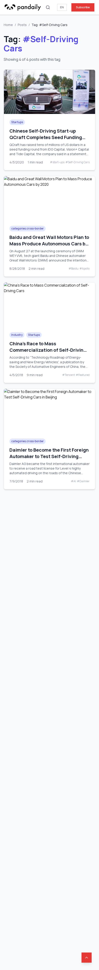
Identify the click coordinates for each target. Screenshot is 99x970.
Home (8, 25)
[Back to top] (87, 958)
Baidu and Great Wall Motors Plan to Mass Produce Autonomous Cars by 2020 (49, 243)
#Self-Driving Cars (77, 162)
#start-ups (57, 162)
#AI (73, 481)
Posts (22, 25)
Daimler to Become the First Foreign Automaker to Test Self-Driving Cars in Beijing (49, 456)
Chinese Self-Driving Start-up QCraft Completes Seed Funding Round (45, 137)
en (62, 7)
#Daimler (83, 481)
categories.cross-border (27, 228)
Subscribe (83, 7)
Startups (17, 122)
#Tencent (68, 375)
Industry (17, 335)
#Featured (83, 375)
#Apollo (84, 268)
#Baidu (74, 268)
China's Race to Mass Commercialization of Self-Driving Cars (47, 350)
